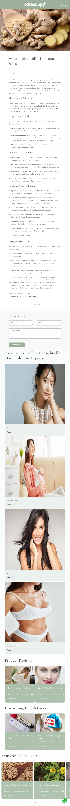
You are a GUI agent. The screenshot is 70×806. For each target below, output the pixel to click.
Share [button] (13, 73)
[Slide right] (39, 803)
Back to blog (36, 304)
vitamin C (34, 207)
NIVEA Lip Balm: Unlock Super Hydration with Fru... (50, 688)
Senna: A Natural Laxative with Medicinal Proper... (49, 784)
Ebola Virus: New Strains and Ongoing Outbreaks (20, 735)
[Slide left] (31, 803)
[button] (4, 5)
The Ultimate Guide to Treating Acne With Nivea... (20, 688)
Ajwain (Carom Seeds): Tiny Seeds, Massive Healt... (17, 784)
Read (9, 432)
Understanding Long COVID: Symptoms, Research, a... (50, 735)
